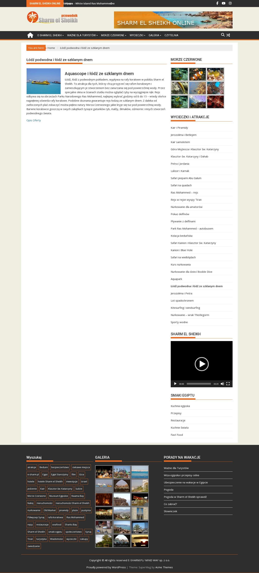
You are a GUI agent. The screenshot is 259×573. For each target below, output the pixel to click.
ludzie (79, 488)
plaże (75, 510)
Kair (42, 488)
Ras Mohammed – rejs (184, 192)
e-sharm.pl (33, 474)
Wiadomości (56, 538)
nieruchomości (44, 503)
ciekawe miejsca (81, 467)
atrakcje (31, 467)
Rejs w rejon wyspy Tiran (186, 199)
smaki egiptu (55, 531)
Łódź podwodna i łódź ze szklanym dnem (197, 286)
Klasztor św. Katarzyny (60, 488)
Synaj (88, 531)
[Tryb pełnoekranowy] (228, 384)
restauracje (42, 524)
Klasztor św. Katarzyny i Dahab (189, 156)
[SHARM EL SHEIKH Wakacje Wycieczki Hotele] (30, 34)
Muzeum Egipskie (58, 495)
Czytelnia (171, 35)
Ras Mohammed (75, 517)
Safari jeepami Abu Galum (186, 178)
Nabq (30, 503)
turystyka (41, 538)
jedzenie (32, 488)
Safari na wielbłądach (183, 257)
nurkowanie (33, 510)
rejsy (30, 524)
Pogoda (168, 489)
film (74, 474)
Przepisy (176, 413)
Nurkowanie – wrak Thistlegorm (190, 315)
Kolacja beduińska (181, 235)
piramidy (64, 510)
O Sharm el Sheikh (49, 35)
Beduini (44, 467)
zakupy (84, 538)
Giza (81, 474)
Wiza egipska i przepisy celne (181, 475)
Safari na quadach (181, 185)
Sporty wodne (179, 322)
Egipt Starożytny (59, 474)
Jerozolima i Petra (181, 293)
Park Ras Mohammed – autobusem (192, 228)
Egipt (45, 474)
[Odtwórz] (175, 384)
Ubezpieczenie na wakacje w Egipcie (186, 482)
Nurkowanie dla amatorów (186, 207)
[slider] (199, 384)
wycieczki (71, 538)
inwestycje (72, 481)
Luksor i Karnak (180, 171)
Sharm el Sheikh (36, 531)
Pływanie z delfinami (183, 221)
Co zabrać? (170, 504)
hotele (30, 481)
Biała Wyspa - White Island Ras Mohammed (70, 3)
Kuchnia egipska (180, 406)
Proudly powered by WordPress (106, 567)
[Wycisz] (222, 384)
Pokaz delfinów (180, 214)
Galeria (154, 35)
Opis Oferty (33, 120)
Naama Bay (78, 495)
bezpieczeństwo (60, 467)
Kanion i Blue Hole (182, 250)
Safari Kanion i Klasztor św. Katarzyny (193, 243)
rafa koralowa (55, 517)
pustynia (86, 510)
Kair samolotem (180, 142)
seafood (56, 524)
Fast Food (177, 434)
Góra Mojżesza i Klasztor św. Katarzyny (195, 149)
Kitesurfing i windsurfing (185, 307)
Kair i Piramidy (179, 127)
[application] (202, 364)
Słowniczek (170, 511)
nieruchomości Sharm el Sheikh (72, 503)
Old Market (50, 510)
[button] (202, 364)
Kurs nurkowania (181, 264)
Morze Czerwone (112, 35)
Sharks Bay (71, 524)
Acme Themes (164, 567)
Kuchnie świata (180, 427)
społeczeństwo (74, 531)
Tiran (30, 538)
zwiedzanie (33, 546)
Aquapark (176, 279)
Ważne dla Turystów (81, 35)
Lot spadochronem (182, 300)
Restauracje (178, 420)
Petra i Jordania (180, 163)
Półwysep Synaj (35, 517)
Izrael (84, 481)
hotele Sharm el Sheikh (50, 481)
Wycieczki (136, 35)
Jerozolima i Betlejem (183, 135)
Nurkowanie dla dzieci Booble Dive (191, 271)
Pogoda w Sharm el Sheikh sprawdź (185, 496)
